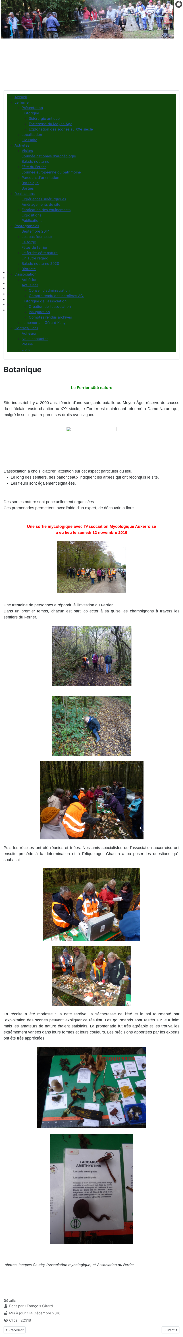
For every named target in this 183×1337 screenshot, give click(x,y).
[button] (95, 272)
